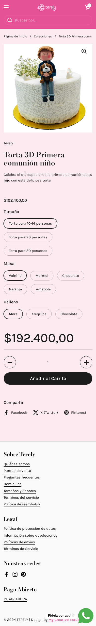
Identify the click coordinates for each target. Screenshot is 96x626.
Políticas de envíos (19, 542)
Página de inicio (15, 36)
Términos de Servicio (21, 548)
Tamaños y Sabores (20, 491)
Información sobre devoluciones (30, 535)
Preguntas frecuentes (22, 477)
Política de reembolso (22, 504)
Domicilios (12, 484)
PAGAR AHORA (15, 599)
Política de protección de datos (30, 528)
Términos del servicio (21, 497)
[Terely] (47, 7)
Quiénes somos (17, 464)
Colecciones (43, 36)
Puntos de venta (17, 470)
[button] (87, 7)
